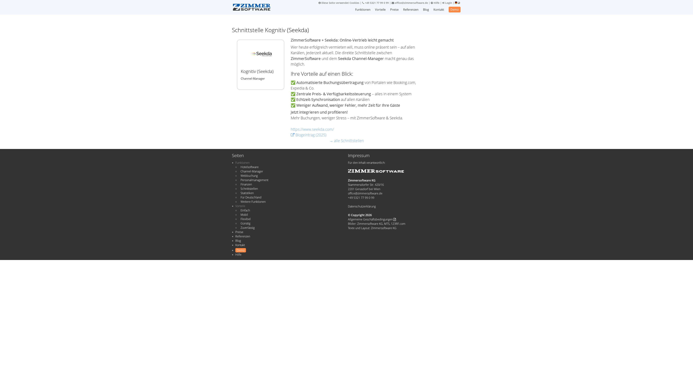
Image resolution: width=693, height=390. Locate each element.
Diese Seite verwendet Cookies (340, 3)
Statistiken (247, 193)
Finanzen (246, 184)
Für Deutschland (251, 197)
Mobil (244, 215)
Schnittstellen (249, 189)
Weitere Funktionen (253, 202)
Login (448, 3)
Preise (394, 10)
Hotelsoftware (250, 167)
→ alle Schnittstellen (346, 140)
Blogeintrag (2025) (310, 134)
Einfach (245, 210)
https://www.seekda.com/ (312, 129)
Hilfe (436, 3)
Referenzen (411, 10)
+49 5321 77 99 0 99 (376, 3)
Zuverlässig (248, 228)
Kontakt (438, 10)
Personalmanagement (254, 180)
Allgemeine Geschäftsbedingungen (370, 219)
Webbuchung (249, 176)
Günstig (245, 223)
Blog (426, 10)
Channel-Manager (252, 171)
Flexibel (246, 219)
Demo (454, 10)
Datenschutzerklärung (362, 206)
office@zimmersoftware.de (411, 3)
